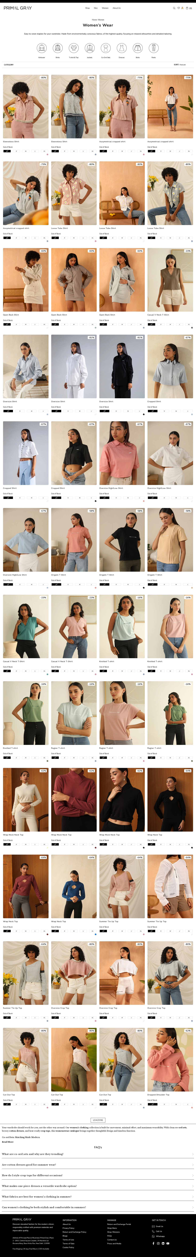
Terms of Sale (68, 1243)
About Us (117, 8)
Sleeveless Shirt (11, 141)
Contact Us (112, 1239)
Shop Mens (112, 1228)
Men (96, 8)
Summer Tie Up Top (108, 921)
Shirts (58, 57)
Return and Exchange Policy (74, 1232)
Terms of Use (68, 1239)
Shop (87, 8)
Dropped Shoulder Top (158, 1094)
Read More (7, 1142)
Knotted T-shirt (106, 661)
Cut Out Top (9, 1094)
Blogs (65, 1236)
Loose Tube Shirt (59, 228)
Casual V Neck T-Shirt (158, 315)
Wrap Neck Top (154, 835)
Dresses (122, 57)
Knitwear (42, 57)
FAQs (109, 1236)
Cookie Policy (68, 1247)
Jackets (89, 57)
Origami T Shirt (58, 575)
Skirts (138, 57)
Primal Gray (18, 7)
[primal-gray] (179, 8)
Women (105, 8)
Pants (154, 57)
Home (94, 20)
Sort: (176, 65)
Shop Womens (113, 1232)
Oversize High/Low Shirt (111, 488)
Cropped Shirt (154, 401)
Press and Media (114, 1243)
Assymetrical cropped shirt (112, 141)
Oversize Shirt (10, 401)
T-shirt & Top (73, 57)
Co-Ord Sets (105, 57)
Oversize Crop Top (60, 1008)
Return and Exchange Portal (119, 1224)
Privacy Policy (68, 1228)
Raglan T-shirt (58, 748)
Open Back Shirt (11, 315)
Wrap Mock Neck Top (13, 835)
